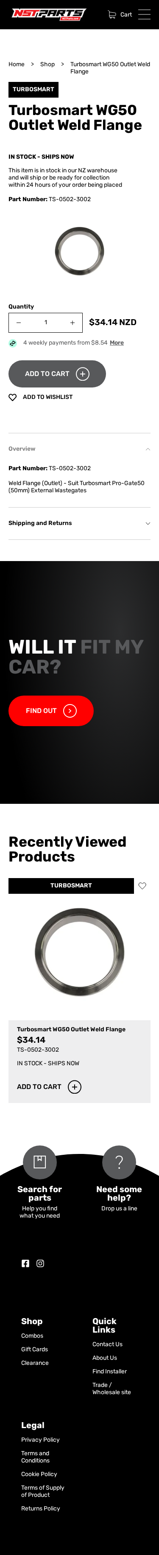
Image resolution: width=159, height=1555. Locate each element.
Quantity (21, 307)
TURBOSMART (71, 886)
